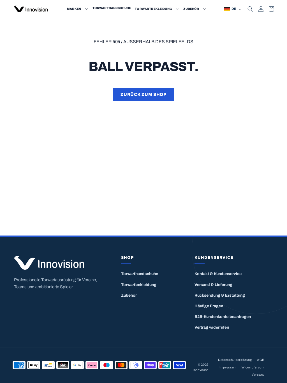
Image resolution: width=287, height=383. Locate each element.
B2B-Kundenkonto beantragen (223, 317)
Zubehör (129, 295)
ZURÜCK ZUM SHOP (143, 94)
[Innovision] (56, 263)
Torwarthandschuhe (139, 274)
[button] (86, 9)
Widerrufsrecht (253, 367)
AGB (261, 359)
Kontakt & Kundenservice (218, 274)
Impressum (228, 367)
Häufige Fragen (209, 306)
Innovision (201, 370)
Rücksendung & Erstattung (220, 295)
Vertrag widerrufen (212, 327)
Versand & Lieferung (213, 285)
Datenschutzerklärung (235, 359)
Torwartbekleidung (138, 285)
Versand (258, 374)
